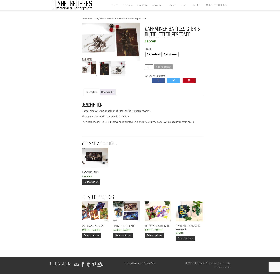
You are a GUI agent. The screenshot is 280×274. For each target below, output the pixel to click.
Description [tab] (91, 92)
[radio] (153, 54)
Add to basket (163, 67)
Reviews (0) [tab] (107, 92)
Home (85, 18)
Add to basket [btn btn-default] (91, 181)
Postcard (93, 18)
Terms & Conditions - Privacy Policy (140, 263)
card (148, 49)
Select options (91, 235)
